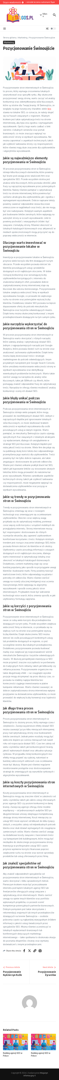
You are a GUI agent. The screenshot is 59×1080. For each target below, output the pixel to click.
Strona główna (9, 37)
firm (49, 108)
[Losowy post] (47, 28)
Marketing (22, 37)
